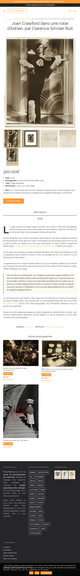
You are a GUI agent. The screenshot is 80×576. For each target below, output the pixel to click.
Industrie (41, 498)
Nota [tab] (40, 218)
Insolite (33, 502)
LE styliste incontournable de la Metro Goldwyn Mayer (35, 246)
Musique (33, 515)
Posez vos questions (10, 558)
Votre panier (7, 550)
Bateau (40, 481)
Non (37, 573)
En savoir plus (46, 573)
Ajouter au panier (13, 201)
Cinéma (47, 327)
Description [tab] (40, 212)
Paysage (32, 520)
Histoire (40, 494)
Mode (57, 327)
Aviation (32, 481)
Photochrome (35, 524)
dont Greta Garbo (10, 304)
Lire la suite (8, 379)
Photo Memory (9, 472)
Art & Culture (25, 19)
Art (31, 476)
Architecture (43, 472)
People (62, 327)
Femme (52, 327)
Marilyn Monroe (35, 507)
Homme (32, 498)
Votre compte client (10, 553)
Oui (31, 573)
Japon (41, 502)
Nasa (40, 515)
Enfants (40, 485)
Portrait (46, 524)
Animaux (32, 472)
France (32, 494)
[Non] (77, 569)
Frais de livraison (8, 556)
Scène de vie (34, 528)
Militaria (33, 511)
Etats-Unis (33, 489)
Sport (43, 528)
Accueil (8, 19)
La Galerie (16, 19)
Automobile (40, 476)
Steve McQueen (35, 533)
